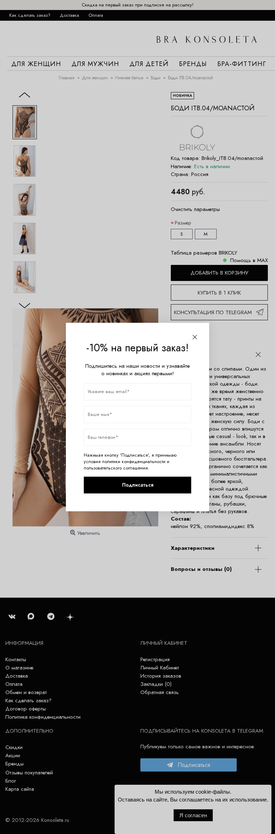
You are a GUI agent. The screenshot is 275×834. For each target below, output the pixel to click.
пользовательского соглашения (116, 468)
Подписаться (137, 484)
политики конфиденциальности (133, 461)
